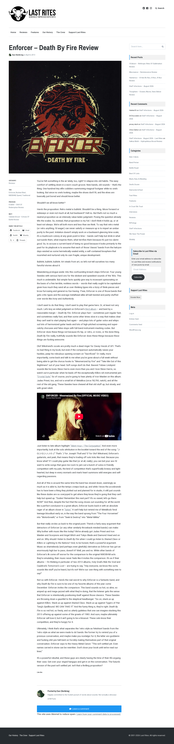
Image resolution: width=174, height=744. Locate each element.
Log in (131, 313)
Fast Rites (133, 195)
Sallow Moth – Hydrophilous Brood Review (145, 141)
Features (35, 32)
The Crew (60, 32)
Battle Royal (133, 168)
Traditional (26, 195)
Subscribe (138, 277)
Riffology (132, 223)
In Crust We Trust (136, 206)
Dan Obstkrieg (18, 55)
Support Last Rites (77, 32)
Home (13, 32)
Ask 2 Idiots (133, 157)
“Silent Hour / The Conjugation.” (85, 445)
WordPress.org (135, 330)
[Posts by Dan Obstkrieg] (10, 55)
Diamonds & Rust (136, 190)
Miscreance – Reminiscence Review (143, 72)
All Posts (52, 699)
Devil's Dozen (134, 184)
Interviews (133, 212)
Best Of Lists (134, 173)
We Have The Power (137, 234)
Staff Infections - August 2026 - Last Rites (146, 138)
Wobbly (132, 239)
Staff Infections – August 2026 (141, 86)
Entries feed (134, 319)
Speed (19, 195)
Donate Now (135, 297)
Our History (47, 32)
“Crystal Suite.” (44, 376)
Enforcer (12, 192)
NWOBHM (12, 195)
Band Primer (134, 162)
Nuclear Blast (21, 192)
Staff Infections (135, 228)
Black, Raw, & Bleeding (137, 179)
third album (90, 309)
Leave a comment (80, 709)
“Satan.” (68, 509)
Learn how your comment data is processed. (98, 714)
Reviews (23, 32)
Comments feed (135, 324)
